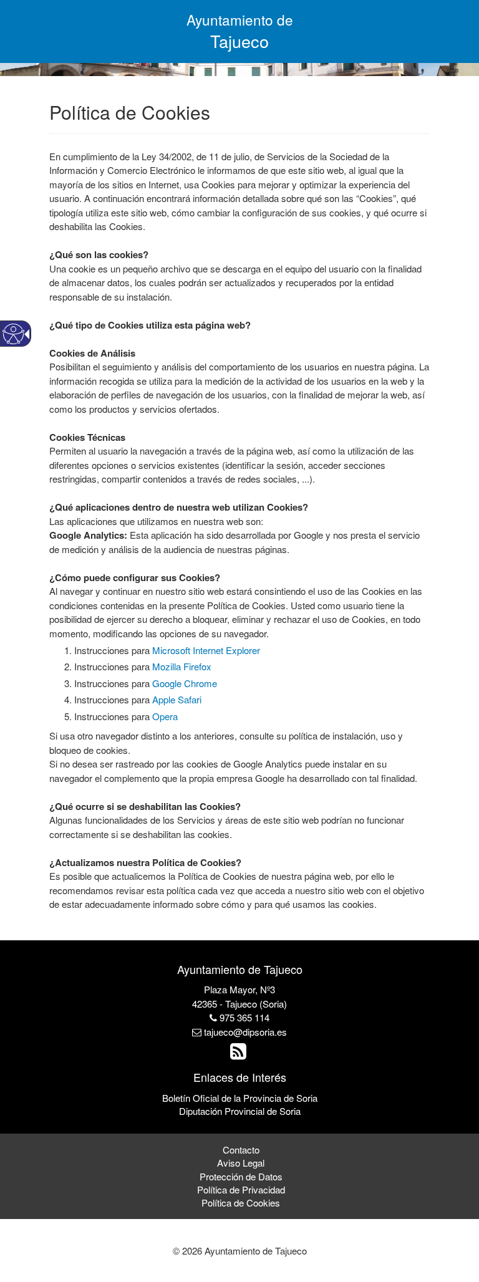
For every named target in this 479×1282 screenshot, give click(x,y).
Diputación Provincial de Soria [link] (240, 1110)
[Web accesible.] (13, 334)
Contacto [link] (241, 1149)
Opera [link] (165, 716)
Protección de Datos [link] (241, 1176)
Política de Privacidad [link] (241, 1189)
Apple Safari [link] (176, 699)
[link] (239, 1054)
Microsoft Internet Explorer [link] (206, 650)
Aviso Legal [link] (240, 1162)
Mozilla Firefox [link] (181, 666)
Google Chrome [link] (184, 683)
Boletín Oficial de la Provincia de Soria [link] (239, 1097)
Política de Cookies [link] (240, 1202)
